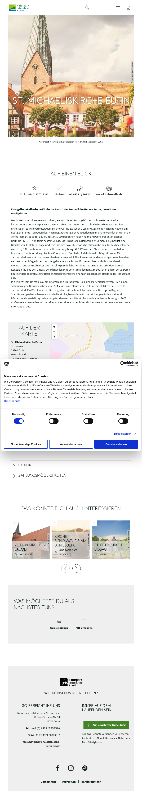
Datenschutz (48, 781)
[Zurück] (65, 568)
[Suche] (87, 7)
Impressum (69, 781)
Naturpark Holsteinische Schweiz (56, 141)
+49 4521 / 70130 (79, 194)
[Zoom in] (54, 326)
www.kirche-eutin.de (109, 194)
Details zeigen (122, 433)
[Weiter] (76, 568)
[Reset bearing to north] (54, 336)
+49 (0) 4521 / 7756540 (46, 728)
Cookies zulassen (116, 444)
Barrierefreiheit (91, 781)
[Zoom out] (54, 331)
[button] (129, 8)
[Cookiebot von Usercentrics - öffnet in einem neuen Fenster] (123, 363)
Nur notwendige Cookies (26, 444)
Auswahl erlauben (71, 444)
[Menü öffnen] (118, 8)
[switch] (54, 421)
